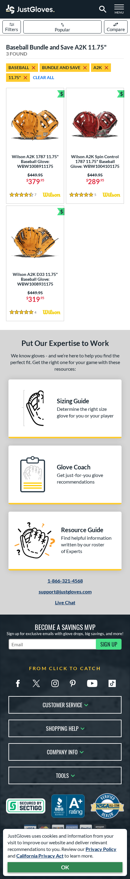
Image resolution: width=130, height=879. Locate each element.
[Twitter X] (36, 683)
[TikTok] (112, 683)
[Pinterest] (72, 683)
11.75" (14, 77)
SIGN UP (108, 644)
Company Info (62, 751)
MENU (121, 11)
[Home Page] (30, 9)
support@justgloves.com (65, 591)
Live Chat (65, 602)
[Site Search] (102, 9)
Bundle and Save (61, 67)
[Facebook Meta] (17, 683)
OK (65, 867)
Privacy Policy (101, 849)
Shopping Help (62, 727)
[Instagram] (55, 683)
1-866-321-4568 (65, 580)
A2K (97, 67)
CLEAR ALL (43, 77)
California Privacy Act (39, 855)
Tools (62, 775)
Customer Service (62, 704)
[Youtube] (92, 683)
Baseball (18, 67)
